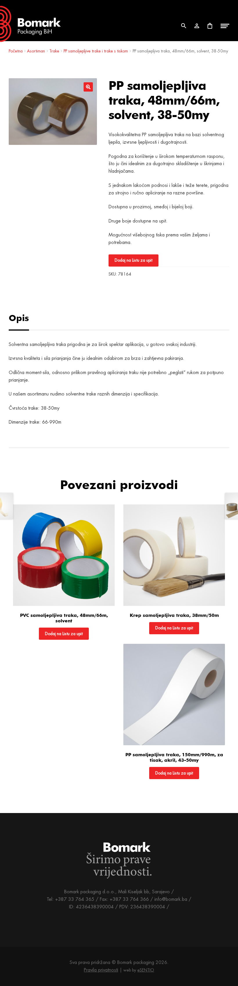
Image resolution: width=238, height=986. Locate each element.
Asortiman (36, 51)
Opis (19, 318)
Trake (54, 51)
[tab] (25, 318)
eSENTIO (145, 970)
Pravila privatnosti (101, 970)
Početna (16, 51)
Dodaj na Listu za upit (133, 260)
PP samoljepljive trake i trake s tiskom (96, 51)
